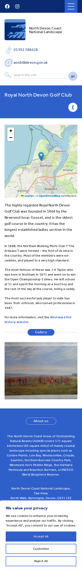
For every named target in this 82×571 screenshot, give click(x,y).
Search (8, 75)
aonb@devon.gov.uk (31, 62)
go (73, 76)
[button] (41, 156)
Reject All (41, 561)
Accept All (41, 536)
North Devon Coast (45, 28)
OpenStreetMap (49, 196)
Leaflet (29, 196)
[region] (41, 535)
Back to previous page (72, 107)
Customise (41, 549)
